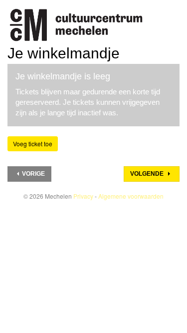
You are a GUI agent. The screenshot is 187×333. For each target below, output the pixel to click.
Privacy (83, 196)
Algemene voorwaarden (131, 196)
